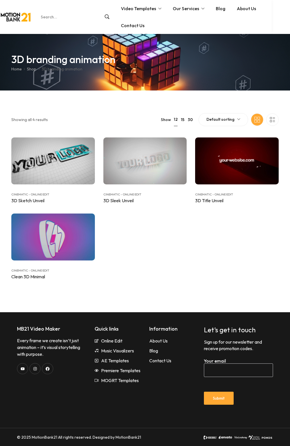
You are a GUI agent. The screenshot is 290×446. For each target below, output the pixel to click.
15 (182, 119)
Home (16, 69)
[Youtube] (22, 368)
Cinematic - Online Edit (30, 194)
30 (190, 119)
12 (176, 119)
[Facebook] (47, 368)
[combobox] (223, 119)
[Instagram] (34, 368)
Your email (215, 361)
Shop (31, 69)
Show (166, 119)
